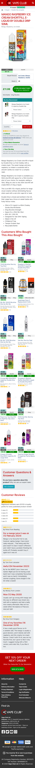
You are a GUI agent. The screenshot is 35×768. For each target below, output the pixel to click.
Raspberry (21, 77)
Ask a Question (8, 486)
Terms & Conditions (7, 692)
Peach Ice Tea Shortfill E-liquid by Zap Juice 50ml (8, 418)
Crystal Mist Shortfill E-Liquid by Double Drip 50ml (8, 380)
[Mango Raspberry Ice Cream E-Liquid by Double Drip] (6, 104)
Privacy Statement (7, 689)
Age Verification (24, 692)
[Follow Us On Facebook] (3, 731)
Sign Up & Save (17, 669)
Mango (27, 75)
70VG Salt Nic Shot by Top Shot (25, 418)
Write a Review (8, 502)
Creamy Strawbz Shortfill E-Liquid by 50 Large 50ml (8, 456)
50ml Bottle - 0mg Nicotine (11, 95)
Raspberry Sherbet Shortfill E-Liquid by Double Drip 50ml (24, 266)
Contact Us (22, 684)
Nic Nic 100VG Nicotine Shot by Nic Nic (8, 303)
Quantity (6, 126)
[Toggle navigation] (2, 3)
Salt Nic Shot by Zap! (25, 340)
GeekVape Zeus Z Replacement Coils (24, 301)
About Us (4, 684)
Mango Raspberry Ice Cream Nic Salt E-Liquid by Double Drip (20, 116)
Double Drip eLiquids (17, 10)
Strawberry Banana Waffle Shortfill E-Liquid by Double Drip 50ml (26, 380)
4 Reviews (15, 131)
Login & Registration (25, 689)
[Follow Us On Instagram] (15, 731)
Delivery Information (7, 687)
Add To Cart (27, 126)
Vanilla (28, 77)
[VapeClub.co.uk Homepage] (2, 10)
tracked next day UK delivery (12, 137)
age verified (24, 153)
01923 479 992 (14, 723)
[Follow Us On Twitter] (8, 731)
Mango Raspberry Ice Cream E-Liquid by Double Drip (20, 105)
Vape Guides (23, 687)
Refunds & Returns (25, 697)
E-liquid (7, 10)
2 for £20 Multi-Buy (22, 89)
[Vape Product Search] (33, 3)
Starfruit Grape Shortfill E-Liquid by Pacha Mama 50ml (26, 456)
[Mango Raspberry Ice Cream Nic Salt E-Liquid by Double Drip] (6, 114)
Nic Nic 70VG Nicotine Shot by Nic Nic (7, 341)
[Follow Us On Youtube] (12, 731)
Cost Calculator (24, 695)
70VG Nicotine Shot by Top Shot (8, 265)
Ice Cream (21, 75)
